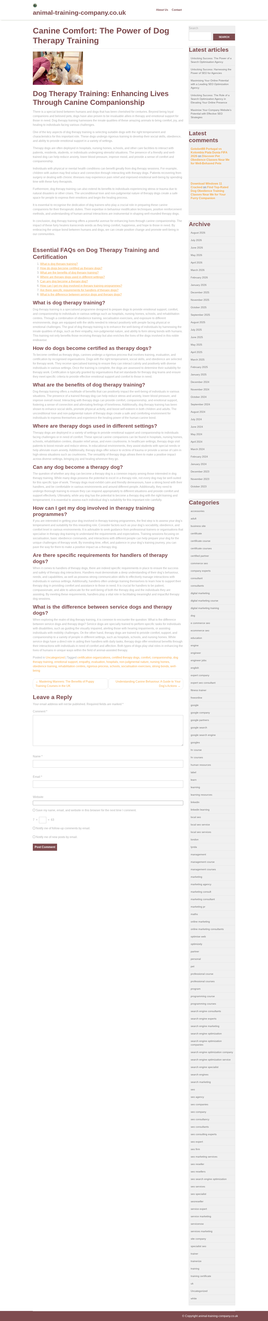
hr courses (197, 757)
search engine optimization (206, 1033)
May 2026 (196, 255)
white (194, 1298)
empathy (84, 661)
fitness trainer (198, 690)
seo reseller (197, 1164)
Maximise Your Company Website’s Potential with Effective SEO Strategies (211, 114)
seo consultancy (200, 1119)
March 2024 (198, 449)
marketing (196, 876)
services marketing (201, 1231)
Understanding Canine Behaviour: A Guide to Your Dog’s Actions (148, 683)
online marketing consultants (207, 929)
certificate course (200, 540)
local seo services (201, 832)
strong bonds (160, 666)
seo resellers (198, 1171)
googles (195, 742)
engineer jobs (198, 660)
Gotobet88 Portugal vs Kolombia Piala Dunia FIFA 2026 (209, 152)
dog (193, 615)
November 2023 (200, 479)
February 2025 (199, 367)
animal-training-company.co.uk (79, 12)
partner (195, 951)
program (196, 988)
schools (115, 666)
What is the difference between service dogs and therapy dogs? (81, 294)
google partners (200, 720)
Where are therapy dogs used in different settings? (72, 277)
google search (199, 727)
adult (193, 518)
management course (203, 861)
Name (37, 756)
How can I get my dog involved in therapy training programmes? (81, 285)
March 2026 (198, 270)
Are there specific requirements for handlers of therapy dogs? (79, 290)
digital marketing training (205, 608)
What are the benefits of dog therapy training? (69, 272)
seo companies (199, 1104)
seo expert (197, 1141)
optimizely (196, 944)
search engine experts (203, 1018)
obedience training (45, 666)
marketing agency (201, 884)
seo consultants (200, 1126)
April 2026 (196, 262)
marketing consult (201, 891)
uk (192, 1283)
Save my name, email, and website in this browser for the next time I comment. (86, 810)
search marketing (201, 1082)
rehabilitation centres (71, 666)
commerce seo (199, 563)
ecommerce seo (200, 630)
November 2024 (200, 389)
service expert (199, 1208)
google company (200, 712)
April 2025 (196, 352)
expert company (200, 675)
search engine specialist (204, 1067)
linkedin (195, 802)
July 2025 (196, 329)
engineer (196, 652)
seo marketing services (204, 1156)
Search (193, 28)
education (196, 637)
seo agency (197, 1096)
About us (162, 9)
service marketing (201, 1216)
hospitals (112, 661)
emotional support (65, 661)
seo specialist (198, 1193)
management (198, 854)
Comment (40, 711)
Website (38, 796)
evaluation (98, 661)
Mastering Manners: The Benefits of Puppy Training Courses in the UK (65, 683)
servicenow (197, 1223)
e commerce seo (200, 623)
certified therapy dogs (125, 657)
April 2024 (196, 441)
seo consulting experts (204, 1134)
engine (195, 645)
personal (196, 958)
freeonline (196, 697)
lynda (194, 846)
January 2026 (199, 284)
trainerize (196, 1261)
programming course (203, 996)
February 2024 (199, 456)
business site (198, 526)
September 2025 (200, 314)
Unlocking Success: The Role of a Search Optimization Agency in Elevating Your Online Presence (210, 99)
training (195, 1268)
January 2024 (199, 464)
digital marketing (200, 593)
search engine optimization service (211, 1059)
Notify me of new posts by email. (56, 837)
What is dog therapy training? (59, 263)
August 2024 (198, 411)
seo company (198, 1111)
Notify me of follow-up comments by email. (63, 828)
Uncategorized (55, 657)
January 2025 (199, 374)
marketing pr (198, 906)
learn (194, 779)
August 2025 (198, 322)
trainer (194, 1253)
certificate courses (201, 548)
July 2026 (196, 240)
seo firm (195, 1149)
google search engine (203, 735)
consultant (197, 578)
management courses (203, 869)
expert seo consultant (203, 682)
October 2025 (199, 307)
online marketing (200, 921)
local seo (196, 817)
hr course (196, 749)
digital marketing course (204, 600)
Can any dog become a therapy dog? (64, 281)
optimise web (198, 936)
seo (193, 1089)
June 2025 (197, 337)
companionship (162, 657)
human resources (201, 764)
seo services (198, 1186)
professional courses (203, 981)
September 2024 (200, 404)
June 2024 (197, 426)
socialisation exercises (136, 666)
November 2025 (200, 299)
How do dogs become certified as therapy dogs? (71, 268)
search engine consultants (206, 1011)
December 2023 (200, 471)
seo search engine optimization (209, 1179)
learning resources (201, 794)
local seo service (200, 824)
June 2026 (197, 247)
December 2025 (200, 292)
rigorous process (97, 666)
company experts (201, 570)
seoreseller (197, 1201)
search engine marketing (205, 1026)
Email (37, 776)
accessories (197, 511)
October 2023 (199, 486)
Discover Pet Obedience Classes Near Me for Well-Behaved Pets (210, 160)
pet (192, 966)
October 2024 (199, 396)
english (195, 667)
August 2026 (198, 232)
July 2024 (196, 419)
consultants (197, 585)
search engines (199, 1074)
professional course (202, 973)
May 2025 (196, 344)
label (193, 772)
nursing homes (159, 661)
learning (195, 787)
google (195, 705)
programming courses (203, 1003)
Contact (177, 9)
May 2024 (196, 434)
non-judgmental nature (134, 661)
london (195, 839)
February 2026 (199, 277)
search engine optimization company (212, 1052)
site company (198, 1238)
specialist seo (198, 1246)
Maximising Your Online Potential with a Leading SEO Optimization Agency (210, 84)
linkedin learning (200, 809)
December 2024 (200, 381)
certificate (196, 533)
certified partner (200, 555)
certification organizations (93, 657)
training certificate (201, 1276)
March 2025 (198, 359)
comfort (145, 657)
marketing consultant (203, 899)
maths (194, 914)
